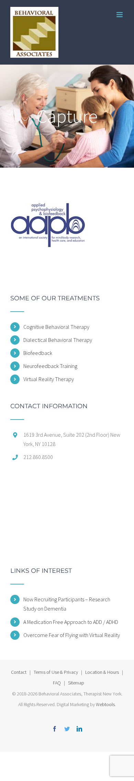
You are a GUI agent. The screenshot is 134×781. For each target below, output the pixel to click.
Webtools (105, 704)
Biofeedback (37, 352)
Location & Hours (102, 672)
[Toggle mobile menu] (120, 14)
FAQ (57, 683)
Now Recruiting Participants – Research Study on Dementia (66, 604)
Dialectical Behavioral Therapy (57, 339)
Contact (18, 672)
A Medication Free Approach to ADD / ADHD (70, 621)
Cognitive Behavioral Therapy (56, 326)
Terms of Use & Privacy (56, 672)
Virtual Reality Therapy (48, 379)
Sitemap (76, 683)
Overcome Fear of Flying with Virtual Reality (71, 635)
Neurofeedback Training (50, 365)
